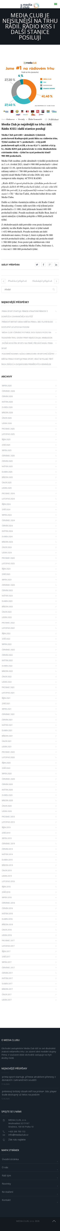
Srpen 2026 (7, 385)
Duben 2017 (7, 983)
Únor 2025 (7, 482)
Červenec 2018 (8, 903)
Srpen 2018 (7, 897)
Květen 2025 (7, 466)
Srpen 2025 (7, 450)
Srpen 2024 (7, 515)
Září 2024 (6, 509)
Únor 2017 (7, 994)
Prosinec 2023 (8, 558)
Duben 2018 (7, 919)
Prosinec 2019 (8, 816)
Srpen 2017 (7, 962)
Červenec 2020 (8, 779)
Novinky (21, 119)
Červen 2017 (7, 973)
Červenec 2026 (8, 391)
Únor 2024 (7, 547)
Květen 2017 (7, 978)
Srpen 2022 (7, 644)
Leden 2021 (7, 746)
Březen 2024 (7, 542)
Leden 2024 (7, 552)
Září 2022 (6, 639)
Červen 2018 (7, 908)
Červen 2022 (7, 655)
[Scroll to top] (54, 1220)
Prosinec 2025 (8, 429)
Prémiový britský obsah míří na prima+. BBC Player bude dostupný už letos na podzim (29, 1093)
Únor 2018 (7, 930)
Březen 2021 (7, 736)
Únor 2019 (7, 870)
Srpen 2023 (7, 579)
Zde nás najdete (17, 1139)
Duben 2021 (7, 730)
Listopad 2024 (8, 499)
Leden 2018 (7, 935)
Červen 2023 (7, 590)
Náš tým (6, 1175)
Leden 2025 (7, 488)
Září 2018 (6, 892)
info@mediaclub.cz (18, 1134)
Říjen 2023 (6, 569)
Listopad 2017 (8, 946)
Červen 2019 (7, 849)
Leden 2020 (7, 811)
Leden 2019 (7, 876)
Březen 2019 (7, 865)
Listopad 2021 (8, 693)
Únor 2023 (7, 612)
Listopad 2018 (8, 881)
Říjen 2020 (6, 763)
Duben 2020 (7, 795)
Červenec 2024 (8, 520)
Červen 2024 (7, 525)
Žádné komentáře (35, 119)
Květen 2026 (7, 402)
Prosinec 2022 (8, 622)
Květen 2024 (7, 531)
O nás (5, 1167)
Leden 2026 (7, 423)
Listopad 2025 (8, 434)
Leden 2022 (7, 682)
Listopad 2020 (8, 757)
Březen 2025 (7, 477)
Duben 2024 (7, 536)
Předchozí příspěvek (17, 280)
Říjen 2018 (6, 886)
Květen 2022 (7, 660)
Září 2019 (6, 833)
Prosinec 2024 (8, 493)
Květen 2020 (7, 789)
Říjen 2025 (6, 439)
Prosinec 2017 (8, 940)
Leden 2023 (7, 617)
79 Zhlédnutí (53, 119)
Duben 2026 (7, 407)
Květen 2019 (7, 854)
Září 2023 (6, 574)
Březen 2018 (7, 924)
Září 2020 (6, 768)
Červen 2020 (7, 784)
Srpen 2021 (7, 709)
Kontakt (6, 1200)
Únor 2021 (7, 741)
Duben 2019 (7, 860)
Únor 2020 (7, 806)
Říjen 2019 (6, 827)
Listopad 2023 (8, 563)
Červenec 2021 (8, 714)
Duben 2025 (7, 472)
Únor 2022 (7, 676)
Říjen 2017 (6, 951)
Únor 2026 (7, 418)
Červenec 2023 (8, 585)
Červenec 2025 (8, 455)
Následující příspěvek (42, 280)
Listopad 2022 (8, 628)
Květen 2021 (7, 725)
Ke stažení (7, 1191)
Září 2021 (6, 703)
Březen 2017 (7, 989)
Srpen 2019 (7, 838)
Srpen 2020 (7, 773)
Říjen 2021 (6, 698)
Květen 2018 (7, 913)
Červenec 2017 (8, 967)
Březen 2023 (7, 606)
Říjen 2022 (6, 633)
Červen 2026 (7, 396)
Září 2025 (6, 445)
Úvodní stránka (10, 1159)
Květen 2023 (7, 596)
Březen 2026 (7, 412)
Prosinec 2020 (8, 752)
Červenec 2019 (8, 843)
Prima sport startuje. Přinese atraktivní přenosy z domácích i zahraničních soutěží (29, 1078)
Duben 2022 (7, 666)
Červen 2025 (7, 461)
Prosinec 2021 (8, 687)
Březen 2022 (7, 671)
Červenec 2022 (8, 649)
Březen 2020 (7, 800)
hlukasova (10, 119)
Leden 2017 (7, 1000)
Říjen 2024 (6, 504)
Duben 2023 (7, 601)
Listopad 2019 (8, 822)
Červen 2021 (7, 719)
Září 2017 (6, 957)
